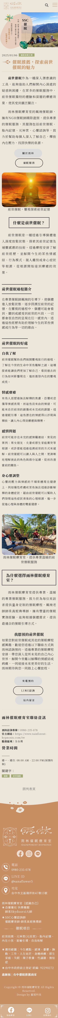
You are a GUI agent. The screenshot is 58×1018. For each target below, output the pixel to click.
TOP (52, 881)
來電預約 (28, 681)
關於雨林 (28, 153)
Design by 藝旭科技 (29, 994)
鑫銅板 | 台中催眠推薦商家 (19, 974)
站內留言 (29, 700)
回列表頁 (29, 789)
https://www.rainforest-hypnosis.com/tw (24, 735)
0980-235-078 (29, 730)
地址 (14, 888)
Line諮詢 (28, 690)
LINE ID (18, 876)
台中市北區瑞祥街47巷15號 (29, 893)
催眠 (6, 776)
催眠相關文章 (27, 55)
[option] (29, 30)
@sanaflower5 (22, 881)
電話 (14, 864)
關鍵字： (8, 770)
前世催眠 (17, 776)
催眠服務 (29, 163)
